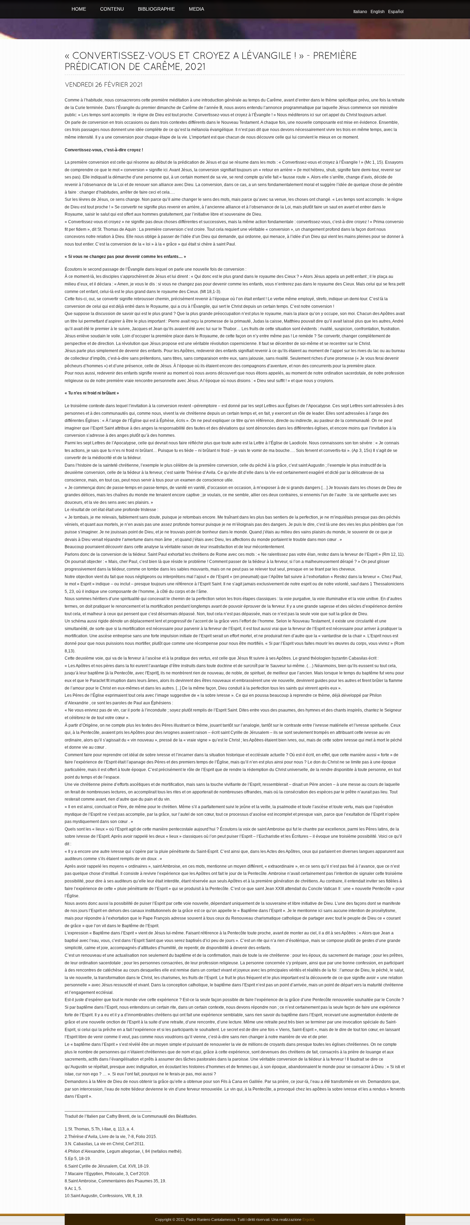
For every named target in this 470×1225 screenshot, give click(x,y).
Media (196, 9)
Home (79, 9)
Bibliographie (156, 9)
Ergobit (308, 1219)
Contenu (112, 9)
